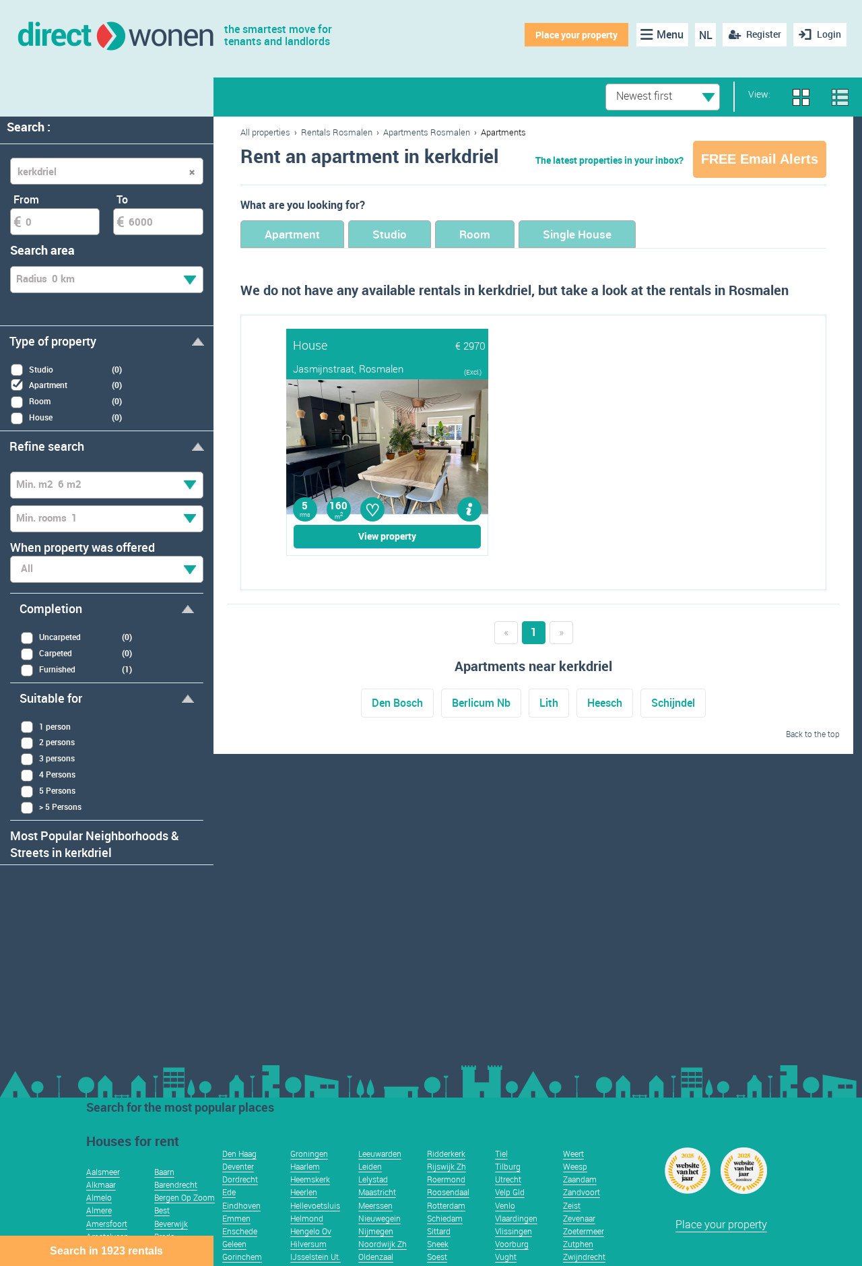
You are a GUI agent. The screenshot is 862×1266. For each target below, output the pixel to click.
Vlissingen (513, 1231)
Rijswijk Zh (446, 1166)
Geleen (234, 1243)
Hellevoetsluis (315, 1205)
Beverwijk (171, 1223)
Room (474, 234)
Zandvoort (581, 1191)
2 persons (57, 741)
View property (387, 536)
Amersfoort (106, 1223)
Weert (573, 1153)
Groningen (309, 1153)
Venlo (505, 1205)
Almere (99, 1210)
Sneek (438, 1243)
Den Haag (239, 1153)
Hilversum (308, 1243)
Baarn (164, 1171)
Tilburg (508, 1166)
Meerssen (375, 1205)
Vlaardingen (516, 1218)
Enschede (239, 1231)
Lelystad (373, 1179)
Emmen (236, 1218)
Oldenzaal (375, 1256)
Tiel (501, 1153)
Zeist (572, 1205)
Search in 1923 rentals (106, 1251)
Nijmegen (375, 1231)
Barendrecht (175, 1184)
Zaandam (580, 1179)
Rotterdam (446, 1205)
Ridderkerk (446, 1153)
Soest (437, 1256)
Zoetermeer (583, 1231)
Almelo (99, 1197)
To (122, 199)
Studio (389, 234)
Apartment (292, 234)
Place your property (576, 34)
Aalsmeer (103, 1171)
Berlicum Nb (481, 702)
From (26, 199)
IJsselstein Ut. (315, 1256)
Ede (229, 1191)
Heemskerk (310, 1179)
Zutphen (578, 1243)
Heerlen (303, 1191)
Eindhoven (241, 1205)
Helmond (306, 1218)
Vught (506, 1256)
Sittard (439, 1231)
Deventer (238, 1166)
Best (162, 1210)
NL (705, 35)
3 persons (57, 758)
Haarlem (305, 1166)
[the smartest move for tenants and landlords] (115, 35)
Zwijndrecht (584, 1256)
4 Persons (57, 774)
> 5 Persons (60, 806)
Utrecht (508, 1179)
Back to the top (813, 733)
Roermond (446, 1179)
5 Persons (57, 790)
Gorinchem (242, 1256)
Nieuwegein (379, 1218)
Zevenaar (579, 1218)
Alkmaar (101, 1184)
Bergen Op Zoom (184, 1197)
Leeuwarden (379, 1153)
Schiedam (445, 1218)
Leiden (370, 1166)
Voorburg (512, 1243)
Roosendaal (448, 1191)
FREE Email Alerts (759, 159)
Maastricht (377, 1191)
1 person (55, 726)
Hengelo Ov (310, 1231)
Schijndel (673, 702)
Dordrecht (240, 1179)
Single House (577, 234)
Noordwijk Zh (382, 1243)
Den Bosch (397, 702)
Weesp (575, 1166)
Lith (548, 702)
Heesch (604, 702)
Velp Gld (510, 1191)
